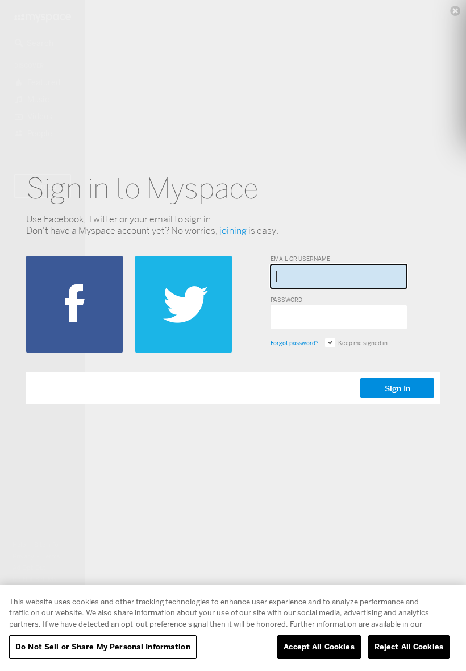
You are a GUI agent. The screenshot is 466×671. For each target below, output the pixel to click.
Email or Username (300, 259)
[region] (233, 628)
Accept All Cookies (319, 646)
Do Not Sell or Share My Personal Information (102, 646)
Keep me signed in (363, 343)
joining (233, 231)
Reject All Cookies (409, 646)
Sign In (397, 388)
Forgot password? (294, 343)
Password (286, 300)
